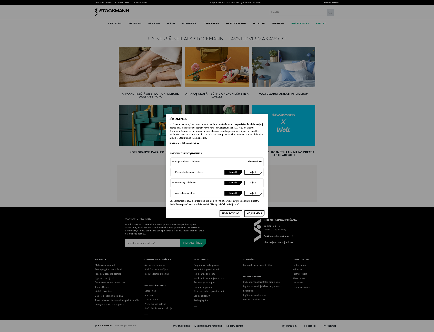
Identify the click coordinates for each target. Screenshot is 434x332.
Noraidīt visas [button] (230, 213)
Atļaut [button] (253, 172)
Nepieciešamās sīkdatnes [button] (186, 161)
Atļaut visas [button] (254, 213)
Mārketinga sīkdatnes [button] (184, 182)
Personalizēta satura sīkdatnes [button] (188, 172)
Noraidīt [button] (233, 172)
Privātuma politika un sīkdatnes (184, 143)
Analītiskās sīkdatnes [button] (183, 193)
